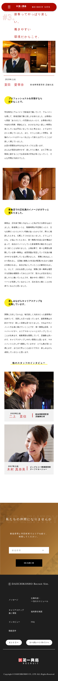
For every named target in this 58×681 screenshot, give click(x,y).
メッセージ (13, 600)
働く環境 (12, 613)
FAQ (33, 622)
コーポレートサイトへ (39, 642)
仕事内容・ (36, 598)
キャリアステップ (16, 610)
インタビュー (14, 622)
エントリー (14, 642)
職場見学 (12, 631)
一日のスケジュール (39, 601)
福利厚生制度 (36, 612)
